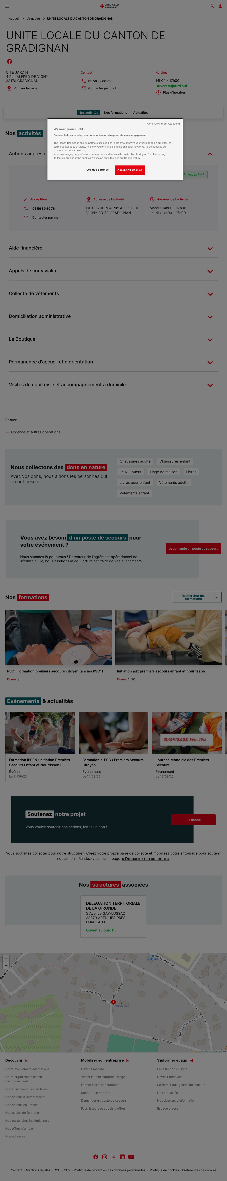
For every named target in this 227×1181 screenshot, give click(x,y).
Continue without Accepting (163, 123)
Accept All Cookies (129, 169)
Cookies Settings (97, 169)
